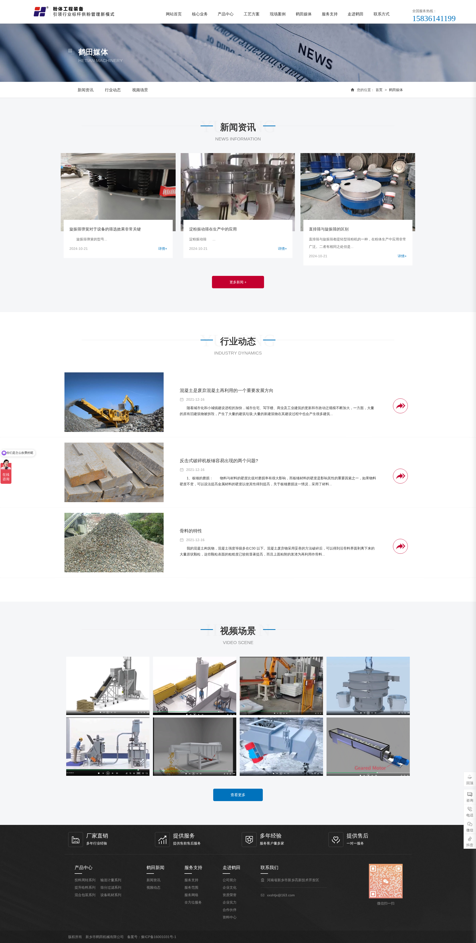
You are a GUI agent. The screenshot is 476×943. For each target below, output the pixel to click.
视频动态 (153, 887)
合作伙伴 (230, 910)
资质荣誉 (230, 895)
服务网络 (191, 895)
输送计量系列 (110, 880)
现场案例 (278, 14)
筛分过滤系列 (110, 887)
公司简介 (230, 880)
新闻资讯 (85, 90)
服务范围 (191, 887)
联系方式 (381, 14)
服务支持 (330, 14)
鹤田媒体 (304, 14)
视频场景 (140, 90)
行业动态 (113, 90)
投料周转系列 (85, 880)
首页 (379, 90)
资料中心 (230, 917)
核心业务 (200, 14)
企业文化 (230, 887)
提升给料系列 (85, 887)
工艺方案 (252, 14)
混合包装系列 (85, 895)
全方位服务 (193, 902)
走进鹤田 (355, 14)
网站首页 (174, 14)
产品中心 (226, 14)
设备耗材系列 (110, 895)
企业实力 (230, 902)
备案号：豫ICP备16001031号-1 (151, 937)
